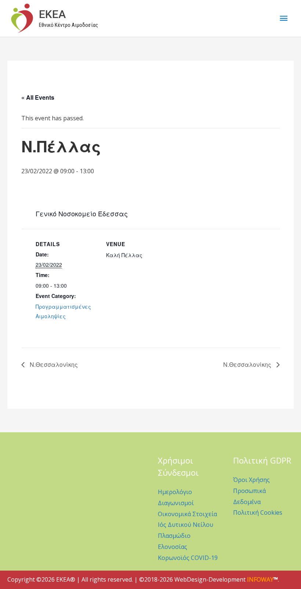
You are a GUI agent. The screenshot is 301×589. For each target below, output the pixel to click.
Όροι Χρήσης (251, 480)
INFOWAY (260, 579)
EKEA (52, 14)
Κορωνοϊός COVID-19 (188, 558)
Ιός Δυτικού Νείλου (185, 525)
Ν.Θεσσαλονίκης (53, 364)
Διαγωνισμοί (176, 503)
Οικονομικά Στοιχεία (187, 514)
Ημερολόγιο (175, 492)
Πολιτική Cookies (257, 512)
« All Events (37, 97)
